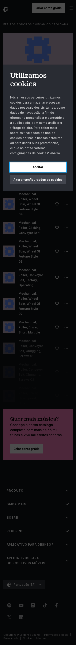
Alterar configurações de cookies (38, 179)
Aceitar (38, 167)
